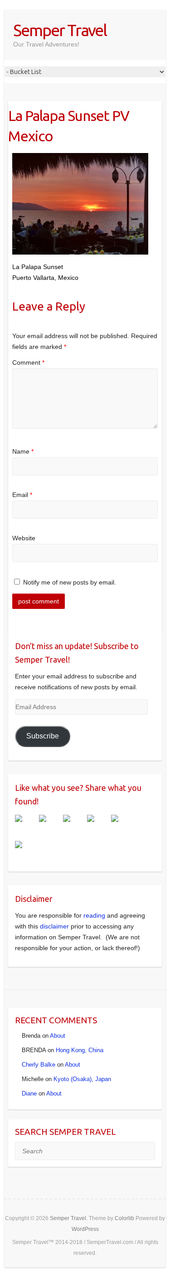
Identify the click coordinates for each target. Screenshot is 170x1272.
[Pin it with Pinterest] (98, 825)
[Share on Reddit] (74, 825)
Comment (28, 362)
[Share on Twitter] (50, 825)
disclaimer (54, 926)
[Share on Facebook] (26, 825)
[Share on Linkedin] (122, 825)
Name (23, 451)
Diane (29, 1093)
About (57, 1035)
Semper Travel (60, 30)
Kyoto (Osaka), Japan (82, 1079)
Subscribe (42, 736)
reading (94, 915)
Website (23, 538)
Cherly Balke (38, 1064)
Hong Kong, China (79, 1050)
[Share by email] (26, 852)
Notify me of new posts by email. (69, 582)
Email (22, 494)
